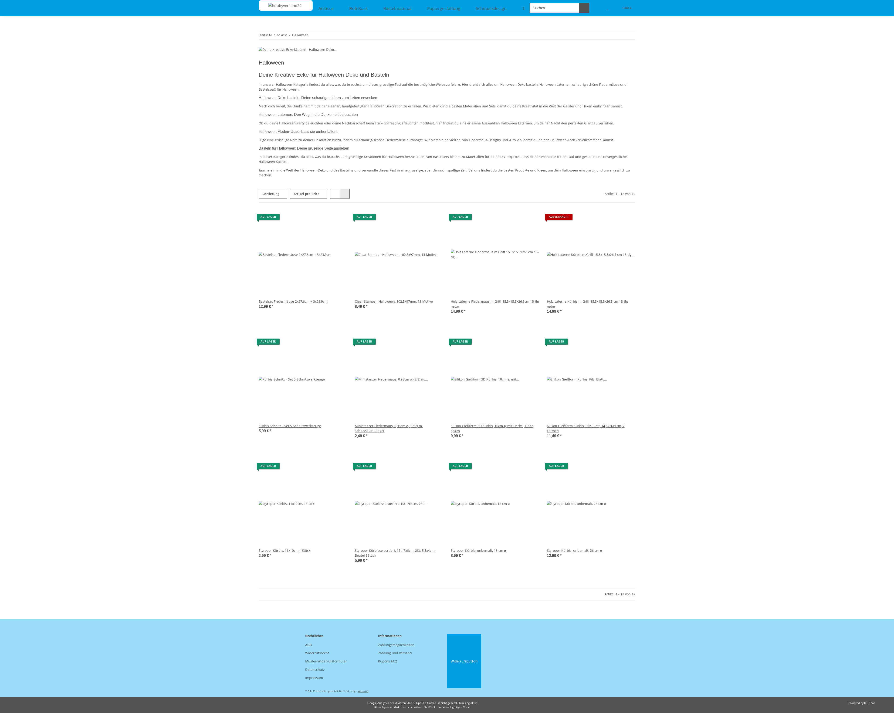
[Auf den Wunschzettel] (339, 218)
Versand (363, 691)
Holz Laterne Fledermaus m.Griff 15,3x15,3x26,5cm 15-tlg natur (495, 304)
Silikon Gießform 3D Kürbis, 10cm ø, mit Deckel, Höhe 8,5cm (492, 428)
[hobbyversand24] (280, 5)
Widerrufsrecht (317, 653)
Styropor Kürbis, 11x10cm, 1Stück (284, 550)
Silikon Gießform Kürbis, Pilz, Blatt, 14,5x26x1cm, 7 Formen (586, 428)
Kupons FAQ (387, 661)
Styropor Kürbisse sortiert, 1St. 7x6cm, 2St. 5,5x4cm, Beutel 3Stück (395, 553)
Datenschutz (315, 669)
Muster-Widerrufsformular (326, 661)
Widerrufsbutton (464, 661)
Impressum (314, 677)
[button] (335, 194)
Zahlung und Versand (395, 653)
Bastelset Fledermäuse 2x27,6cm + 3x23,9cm (293, 301)
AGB (308, 645)
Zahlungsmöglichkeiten (396, 645)
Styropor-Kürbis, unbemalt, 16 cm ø (478, 550)
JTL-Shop (869, 703)
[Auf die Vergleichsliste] (327, 218)
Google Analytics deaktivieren (386, 703)
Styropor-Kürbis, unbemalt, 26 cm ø (574, 550)
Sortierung (270, 194)
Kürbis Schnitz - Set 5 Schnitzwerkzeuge (290, 426)
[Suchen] (584, 8)
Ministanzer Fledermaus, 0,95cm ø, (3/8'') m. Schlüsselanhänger (389, 428)
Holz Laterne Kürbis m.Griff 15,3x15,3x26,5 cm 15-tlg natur (587, 304)
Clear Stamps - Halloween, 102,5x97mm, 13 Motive (394, 301)
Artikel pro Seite (306, 194)
